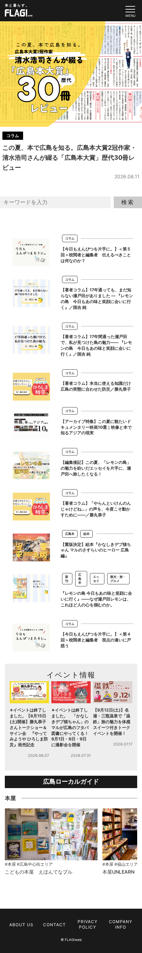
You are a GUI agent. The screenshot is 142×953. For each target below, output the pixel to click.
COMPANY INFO (120, 924)
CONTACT (54, 924)
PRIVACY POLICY (88, 924)
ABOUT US (21, 924)
